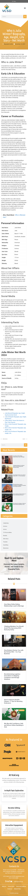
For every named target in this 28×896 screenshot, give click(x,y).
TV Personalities (7, 532)
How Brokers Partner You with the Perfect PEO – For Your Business (19, 475)
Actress (5, 526)
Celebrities (6, 523)
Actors (5, 529)
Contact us (9, 888)
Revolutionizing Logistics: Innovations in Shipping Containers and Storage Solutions (19, 485)
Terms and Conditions (21, 886)
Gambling (5, 545)
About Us (4, 886)
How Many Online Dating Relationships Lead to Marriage (18, 456)
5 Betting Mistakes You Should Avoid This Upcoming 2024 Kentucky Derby (18, 466)
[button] (25, 8)
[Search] (25, 16)
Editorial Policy (17, 888)
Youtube (5, 541)
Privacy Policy (11, 886)
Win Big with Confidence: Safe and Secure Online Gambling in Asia (19, 504)
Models (5, 535)
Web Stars (5, 538)
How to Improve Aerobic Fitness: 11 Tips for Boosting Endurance (19, 494)
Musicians (5, 548)
